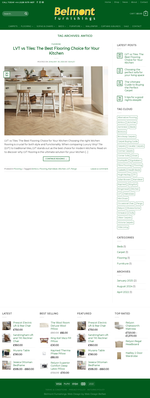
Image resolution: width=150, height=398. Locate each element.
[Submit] (25, 13)
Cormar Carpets (125, 151)
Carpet (121, 252)
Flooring (26, 26)
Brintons (122, 132)
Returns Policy (96, 390)
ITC (134, 175)
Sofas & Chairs (45, 26)
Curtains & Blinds (111, 26)
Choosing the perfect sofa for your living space (134, 72)
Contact (144, 2)
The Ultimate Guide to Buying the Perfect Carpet (134, 86)
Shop (116, 2)
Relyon (121, 208)
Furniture (74, 26)
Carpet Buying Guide (128, 141)
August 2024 (124, 286)
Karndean (53, 169)
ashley (71, 62)
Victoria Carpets (125, 222)
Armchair (132, 122)
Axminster (122, 127)
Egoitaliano (135, 160)
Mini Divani (123, 198)
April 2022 (123, 292)
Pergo (74, 169)
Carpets (13, 26)
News (125, 2)
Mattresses (129, 194)
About (134, 2)
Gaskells (122, 170)
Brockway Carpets (126, 136)
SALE (126, 26)
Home (108, 2)
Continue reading (56, 159)
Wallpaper (92, 26)
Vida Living (123, 227)
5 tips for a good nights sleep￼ (134, 98)
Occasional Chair (126, 203)
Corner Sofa (123, 155)
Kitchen (62, 169)
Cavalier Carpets (136, 146)
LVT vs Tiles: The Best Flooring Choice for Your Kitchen (134, 58)
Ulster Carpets (124, 217)
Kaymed (122, 184)
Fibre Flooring (124, 165)
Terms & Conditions (56, 390)
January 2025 (125, 280)
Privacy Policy (77, 390)
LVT (68, 169)
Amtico (35, 169)
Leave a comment (99, 169)
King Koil (133, 184)
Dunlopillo (123, 160)
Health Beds (134, 170)
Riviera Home (133, 208)
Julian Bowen (124, 179)
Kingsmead (123, 189)
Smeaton (122, 213)
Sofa (132, 213)
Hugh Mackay (124, 175)
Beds (61, 26)
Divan (135, 155)
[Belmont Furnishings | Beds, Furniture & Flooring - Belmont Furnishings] (75, 14)
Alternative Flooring (127, 117)
